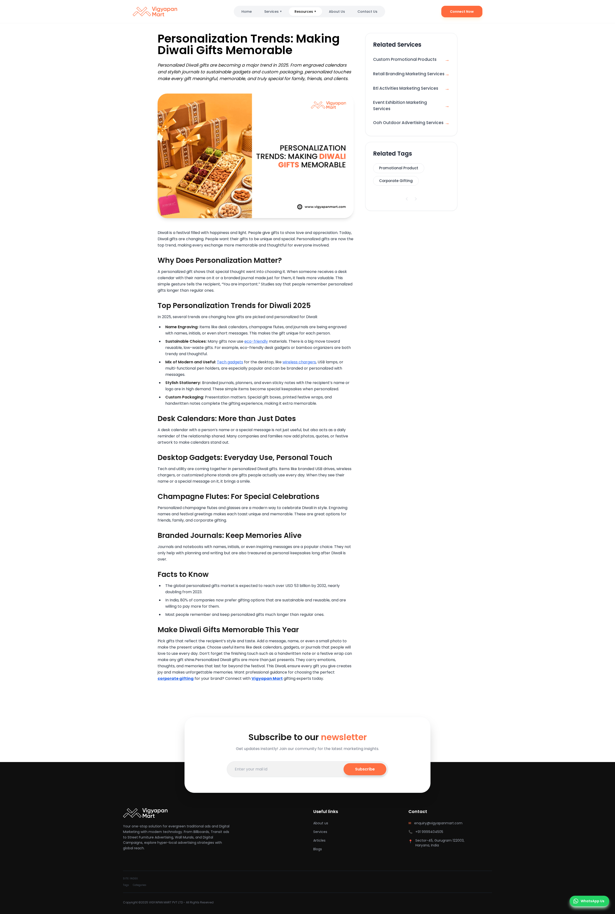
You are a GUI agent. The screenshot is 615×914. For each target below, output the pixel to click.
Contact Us (367, 11)
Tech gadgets (230, 362)
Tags (126, 885)
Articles (319, 840)
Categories (139, 885)
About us (320, 823)
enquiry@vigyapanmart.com (438, 823)
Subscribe (365, 769)
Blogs (317, 849)
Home (246, 11)
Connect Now (462, 11)
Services (273, 11)
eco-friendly (256, 341)
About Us (337, 11)
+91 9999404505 (429, 831)
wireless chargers (299, 362)
